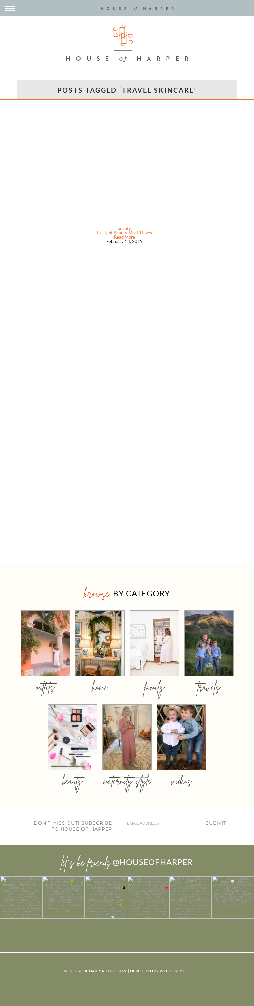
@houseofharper (153, 862)
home (99, 687)
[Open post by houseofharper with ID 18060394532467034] (63, 897)
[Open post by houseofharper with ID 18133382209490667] (106, 897)
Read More (124, 237)
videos (181, 780)
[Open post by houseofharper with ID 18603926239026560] (21, 897)
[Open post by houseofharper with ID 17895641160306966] (233, 897)
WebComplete (175, 970)
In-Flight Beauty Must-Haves (124, 232)
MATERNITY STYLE (127, 780)
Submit (216, 823)
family (154, 687)
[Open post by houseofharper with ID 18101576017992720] (190, 897)
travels (209, 687)
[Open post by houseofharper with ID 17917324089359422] (148, 897)
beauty (124, 228)
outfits (45, 687)
